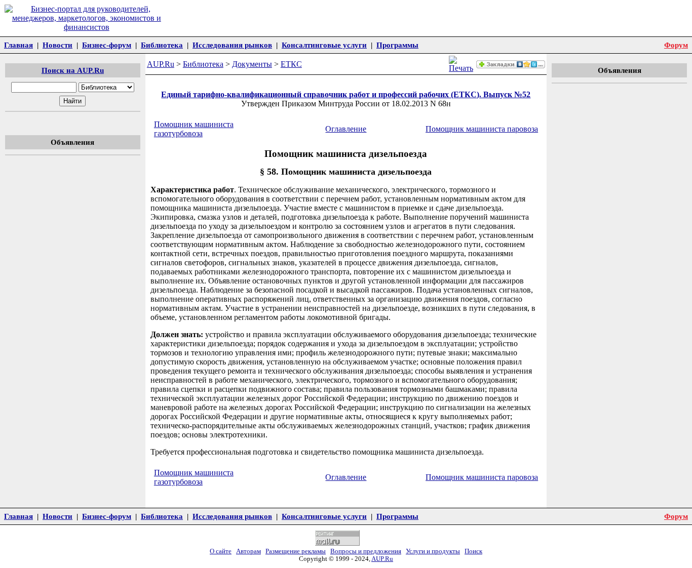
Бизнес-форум (106, 44)
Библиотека (162, 44)
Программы (397, 44)
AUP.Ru (160, 64)
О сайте (221, 551)
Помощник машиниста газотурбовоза (194, 129)
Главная (18, 44)
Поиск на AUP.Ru (73, 70)
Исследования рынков (232, 44)
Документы (252, 64)
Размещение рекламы (295, 551)
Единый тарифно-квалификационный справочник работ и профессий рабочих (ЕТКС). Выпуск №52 (345, 94)
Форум (676, 44)
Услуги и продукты (433, 551)
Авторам (248, 551)
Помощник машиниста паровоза (482, 129)
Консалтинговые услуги (324, 44)
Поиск (473, 551)
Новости (57, 44)
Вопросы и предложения (365, 551)
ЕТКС (291, 64)
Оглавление (345, 129)
